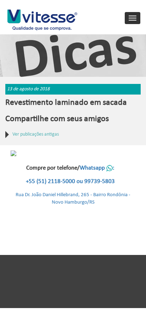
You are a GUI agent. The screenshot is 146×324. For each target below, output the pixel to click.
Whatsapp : (97, 168)
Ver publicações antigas (35, 134)
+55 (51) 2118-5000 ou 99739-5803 (70, 181)
